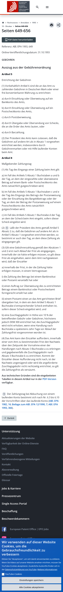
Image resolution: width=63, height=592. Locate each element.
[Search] (38, 7)
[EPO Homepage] (18, 7)
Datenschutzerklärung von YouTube (20, 569)
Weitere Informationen (47, 569)
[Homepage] (3, 22)
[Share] (58, 25)
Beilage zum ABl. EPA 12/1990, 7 (29, 404)
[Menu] (48, 7)
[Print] (51, 25)
